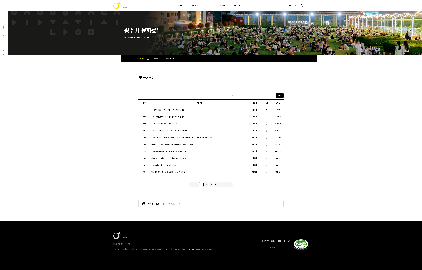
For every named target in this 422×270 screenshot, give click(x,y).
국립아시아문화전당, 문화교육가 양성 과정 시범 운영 (169, 151)
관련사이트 (272, 247)
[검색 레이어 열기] (301, 5)
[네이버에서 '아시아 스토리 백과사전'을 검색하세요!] (266, 158)
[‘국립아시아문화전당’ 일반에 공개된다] (266, 165)
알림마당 (223, 5)
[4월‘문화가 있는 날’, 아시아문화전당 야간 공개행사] (266, 110)
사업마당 (210, 5)
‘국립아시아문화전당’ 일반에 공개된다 (164, 165)
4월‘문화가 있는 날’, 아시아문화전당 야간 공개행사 (168, 110)
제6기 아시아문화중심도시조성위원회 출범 (166, 124)
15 (220, 184)
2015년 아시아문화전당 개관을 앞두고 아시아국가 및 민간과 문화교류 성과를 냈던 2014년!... (183, 137)
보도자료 (169, 58)
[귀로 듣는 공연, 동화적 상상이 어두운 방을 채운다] (266, 172)
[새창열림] (279, 241)
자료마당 (236, 5)
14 (215, 184)
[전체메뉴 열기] (307, 5)
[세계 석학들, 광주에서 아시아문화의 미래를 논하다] (266, 117)
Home (142, 58)
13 (211, 184)
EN (295, 5)
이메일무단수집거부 (268, 241)
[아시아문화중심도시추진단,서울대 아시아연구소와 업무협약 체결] (266, 144)
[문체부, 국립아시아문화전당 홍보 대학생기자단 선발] (266, 131)
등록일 (278, 103)
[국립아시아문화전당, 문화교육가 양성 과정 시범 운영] (266, 151)
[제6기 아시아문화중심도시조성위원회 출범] (266, 124)
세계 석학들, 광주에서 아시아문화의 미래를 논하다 (168, 117)
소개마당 (181, 5)
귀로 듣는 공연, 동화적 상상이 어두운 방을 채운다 (168, 172)
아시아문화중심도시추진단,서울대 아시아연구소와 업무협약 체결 (173, 144)
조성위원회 (196, 5)
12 (206, 184)
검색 (279, 96)
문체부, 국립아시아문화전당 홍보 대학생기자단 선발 (169, 131)
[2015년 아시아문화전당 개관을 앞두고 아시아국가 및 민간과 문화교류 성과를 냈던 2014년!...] (266, 137)
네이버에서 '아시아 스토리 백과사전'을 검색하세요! (168, 158)
